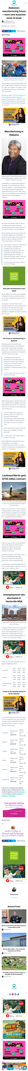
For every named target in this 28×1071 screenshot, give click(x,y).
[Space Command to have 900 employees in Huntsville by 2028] (14, 916)
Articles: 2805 (14, 897)
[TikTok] (18, 994)
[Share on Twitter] (13, 31)
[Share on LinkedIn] (8, 31)
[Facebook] (10, 994)
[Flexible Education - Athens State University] (14, 117)
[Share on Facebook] (4, 31)
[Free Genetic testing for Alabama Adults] (14, 808)
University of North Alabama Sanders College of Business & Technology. (13, 794)
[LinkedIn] (15, 994)
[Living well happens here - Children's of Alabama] (14, 580)
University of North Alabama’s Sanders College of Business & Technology (13, 97)
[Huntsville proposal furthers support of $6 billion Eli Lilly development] (14, 963)
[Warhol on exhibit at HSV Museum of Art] (14, 47)
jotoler (15, 80)
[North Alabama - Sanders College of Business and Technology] (13, 831)
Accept (10, 1068)
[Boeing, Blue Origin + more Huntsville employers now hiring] (14, 940)
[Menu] (25, 3)
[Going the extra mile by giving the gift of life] (14, 275)
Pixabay (21, 80)
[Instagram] (13, 994)
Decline (17, 1068)
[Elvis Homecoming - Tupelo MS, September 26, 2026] (14, 1029)
